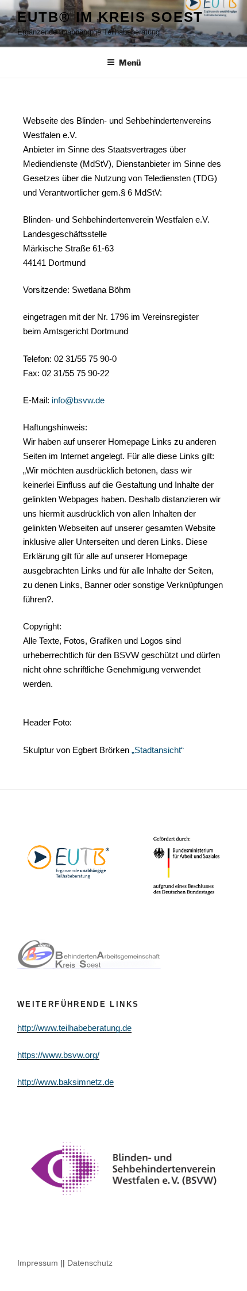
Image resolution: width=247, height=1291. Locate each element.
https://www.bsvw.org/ (58, 1055)
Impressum (37, 1262)
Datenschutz (90, 1262)
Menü (130, 62)
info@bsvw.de (78, 400)
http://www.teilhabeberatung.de (74, 1028)
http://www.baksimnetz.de (65, 1082)
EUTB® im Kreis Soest (110, 17)
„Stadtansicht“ (158, 750)
